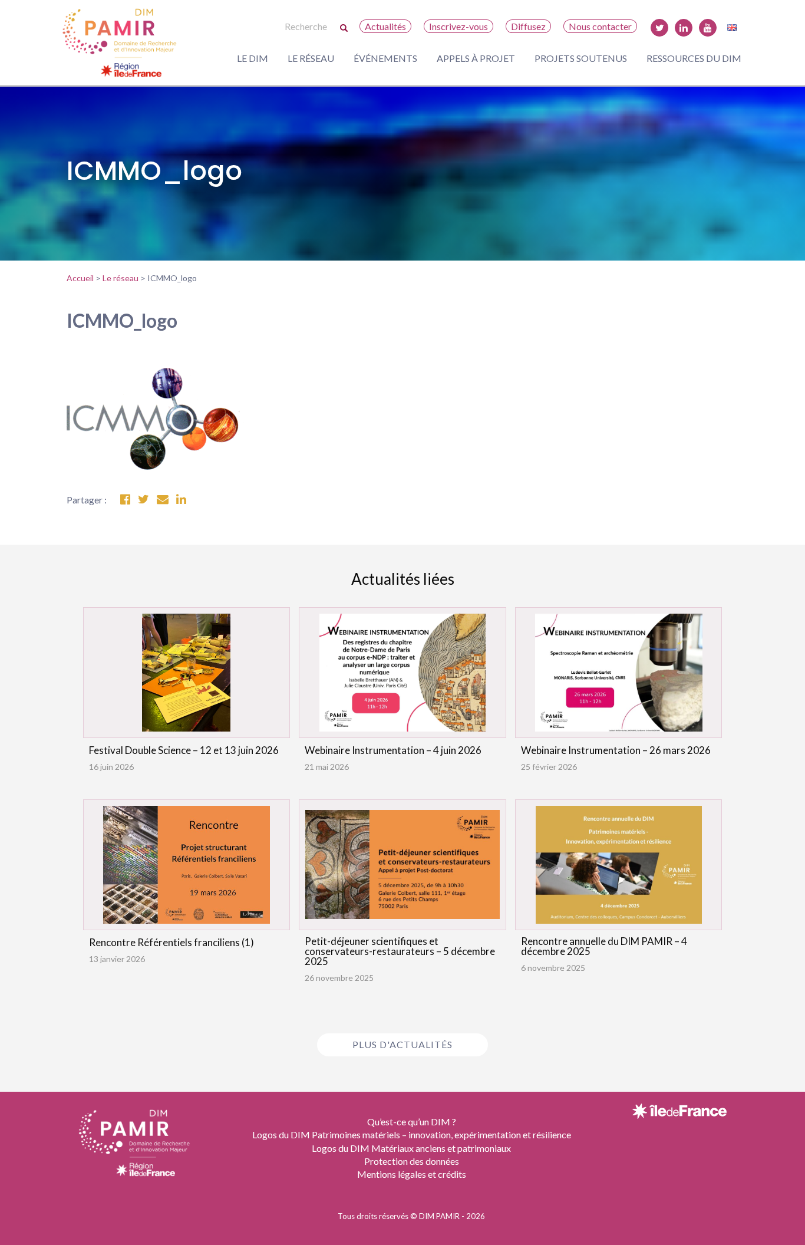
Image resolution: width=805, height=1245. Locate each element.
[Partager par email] (163, 499)
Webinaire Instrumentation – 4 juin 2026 (393, 750)
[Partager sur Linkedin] (181, 499)
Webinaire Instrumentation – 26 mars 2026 (616, 750)
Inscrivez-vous (458, 26)
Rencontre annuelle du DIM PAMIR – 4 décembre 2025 (604, 946)
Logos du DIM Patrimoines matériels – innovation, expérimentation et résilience (411, 1134)
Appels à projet (476, 58)
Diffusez (528, 26)
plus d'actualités (402, 1044)
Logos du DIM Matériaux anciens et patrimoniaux (411, 1148)
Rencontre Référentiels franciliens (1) (171, 942)
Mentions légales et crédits (411, 1174)
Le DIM (252, 58)
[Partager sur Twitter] (143, 499)
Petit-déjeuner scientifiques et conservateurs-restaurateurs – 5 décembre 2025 (400, 951)
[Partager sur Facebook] (125, 499)
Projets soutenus (581, 58)
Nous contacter (600, 26)
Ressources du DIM (693, 58)
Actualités (385, 26)
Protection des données (411, 1161)
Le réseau (311, 58)
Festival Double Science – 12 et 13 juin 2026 (184, 750)
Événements (385, 58)
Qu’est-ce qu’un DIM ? (411, 1121)
